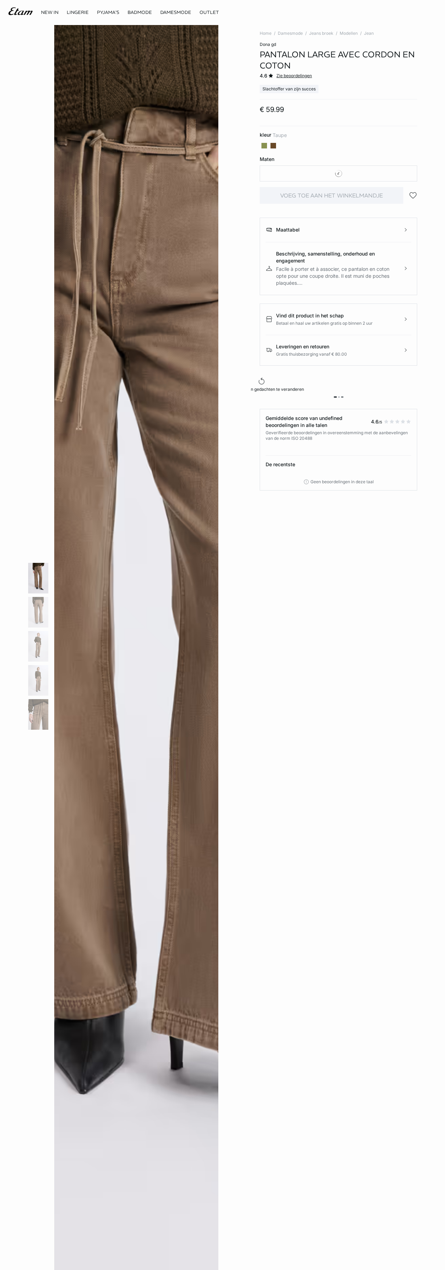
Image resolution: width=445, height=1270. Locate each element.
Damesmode (290, 33)
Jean (369, 33)
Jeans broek (321, 33)
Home (266, 33)
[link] (49, 12)
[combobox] (338, 173)
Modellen (349, 33)
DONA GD (268, 44)
